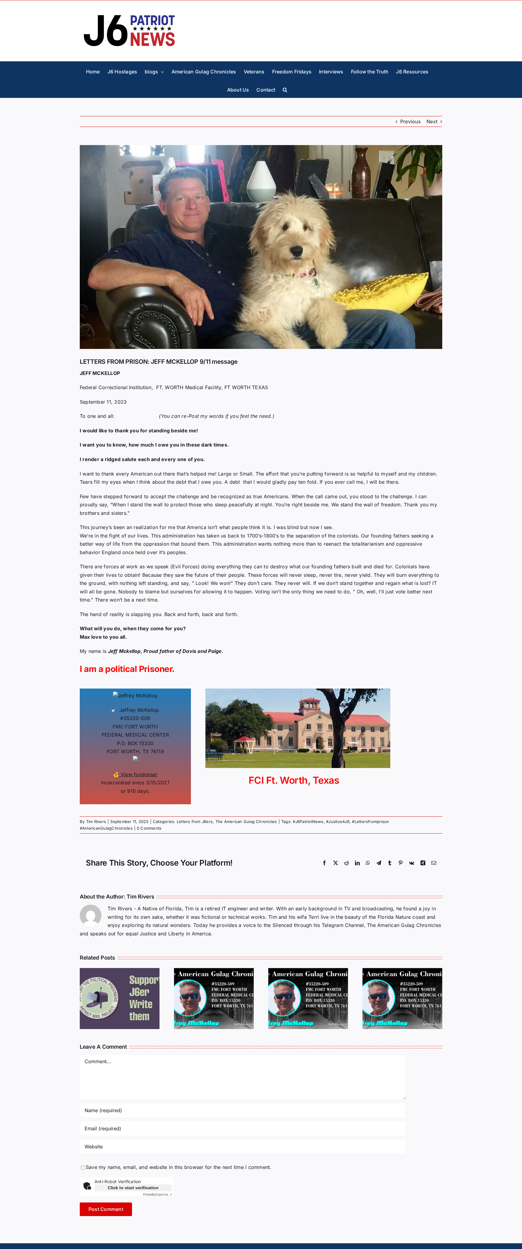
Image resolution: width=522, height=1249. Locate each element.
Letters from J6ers (195, 821)
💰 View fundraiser (135, 774)
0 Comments (149, 828)
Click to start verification (133, 1187)
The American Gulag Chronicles (246, 821)
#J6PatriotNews (308, 821)
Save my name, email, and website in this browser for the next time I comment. (178, 1167)
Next (432, 121)
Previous (410, 121)
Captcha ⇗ (157, 1194)
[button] (285, 88)
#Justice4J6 (338, 821)
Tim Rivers (96, 821)
